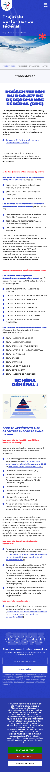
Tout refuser (25, 757)
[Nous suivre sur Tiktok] (33, 639)
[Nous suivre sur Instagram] (25, 639)
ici (9, 684)
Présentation (9, 66)
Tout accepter (25, 750)
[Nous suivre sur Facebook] (8, 639)
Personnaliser (25, 763)
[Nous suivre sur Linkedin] (41, 639)
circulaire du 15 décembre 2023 (25, 467)
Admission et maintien (29, 66)
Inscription (25, 669)
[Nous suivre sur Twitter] (17, 639)
